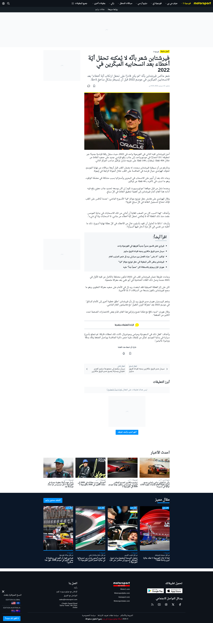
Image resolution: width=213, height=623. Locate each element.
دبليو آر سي (142, 3)
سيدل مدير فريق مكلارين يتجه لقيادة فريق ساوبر (144, 251)
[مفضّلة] (94, 85)
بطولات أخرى (99, 3)
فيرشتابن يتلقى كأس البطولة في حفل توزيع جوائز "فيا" (141, 262)
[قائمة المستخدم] (3, 3)
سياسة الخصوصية (89, 615)
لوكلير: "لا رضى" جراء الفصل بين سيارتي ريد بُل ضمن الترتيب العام (136, 256)
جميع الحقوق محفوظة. (93, 619)
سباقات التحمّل (126, 3)
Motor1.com (125, 589)
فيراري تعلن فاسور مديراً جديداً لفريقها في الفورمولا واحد (140, 246)
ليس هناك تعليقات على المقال (127, 390)
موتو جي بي (172, 3)
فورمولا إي (157, 3)
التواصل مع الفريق (70, 595)
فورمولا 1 (187, 3)
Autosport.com (124, 597)
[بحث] (8, 3)
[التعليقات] (88, 85)
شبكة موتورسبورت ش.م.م (112, 619)
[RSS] (152, 604)
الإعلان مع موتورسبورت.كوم (66, 591)
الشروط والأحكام (127, 615)
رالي (112, 3)
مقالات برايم (100, 9)
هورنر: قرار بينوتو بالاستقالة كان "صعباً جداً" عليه (143, 267)
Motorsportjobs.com (122, 593)
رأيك (75, 587)
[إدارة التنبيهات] (123, 353)
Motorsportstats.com (122, 601)
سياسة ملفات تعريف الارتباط (108, 615)
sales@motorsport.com (68, 599)
